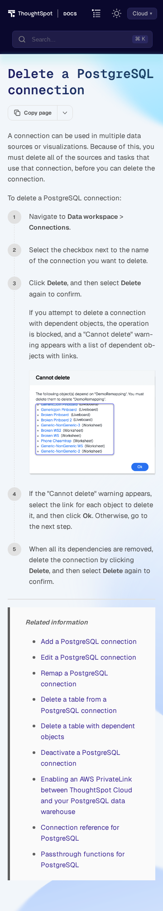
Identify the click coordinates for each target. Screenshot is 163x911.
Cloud (140, 13)
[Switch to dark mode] (117, 13)
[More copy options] (64, 113)
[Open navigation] (96, 13)
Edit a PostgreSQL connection (88, 657)
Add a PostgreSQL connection (89, 641)
